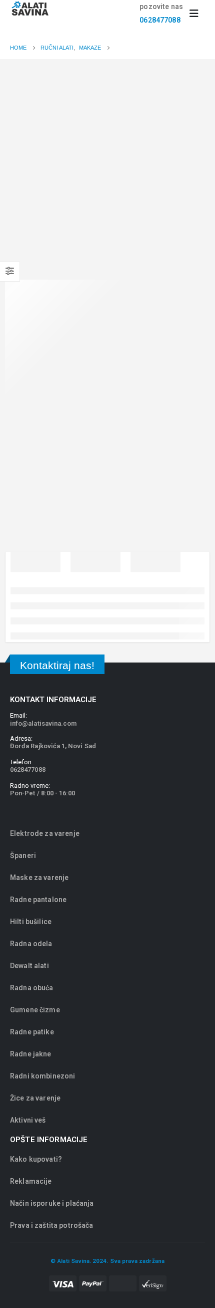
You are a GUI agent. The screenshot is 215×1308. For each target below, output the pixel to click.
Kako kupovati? (36, 1159)
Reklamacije (31, 1181)
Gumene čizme (35, 1010)
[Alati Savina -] (30, 8)
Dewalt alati (29, 966)
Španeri (23, 855)
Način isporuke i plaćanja (52, 1203)
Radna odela (31, 944)
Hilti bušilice (31, 922)
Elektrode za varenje (45, 833)
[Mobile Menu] (197, 13)
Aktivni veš (28, 1120)
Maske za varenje (40, 878)
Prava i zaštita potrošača (52, 1225)
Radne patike (32, 1032)
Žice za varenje (35, 1098)
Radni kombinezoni (42, 1076)
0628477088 (160, 20)
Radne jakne (31, 1054)
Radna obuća (32, 988)
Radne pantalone (38, 900)
